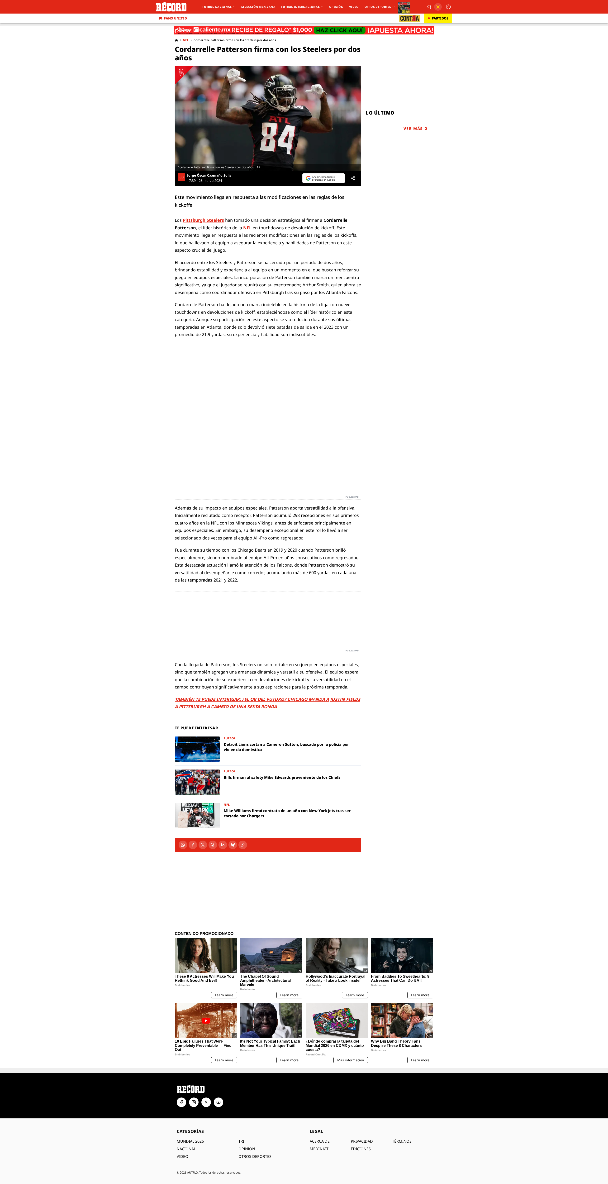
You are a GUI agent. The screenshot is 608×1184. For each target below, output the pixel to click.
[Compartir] (353, 178)
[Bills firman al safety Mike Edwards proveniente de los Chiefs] (268, 782)
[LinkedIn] (222, 845)
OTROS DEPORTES (254, 1156)
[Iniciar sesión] (448, 7)
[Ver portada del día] (404, 7)
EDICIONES (361, 1148)
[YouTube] (218, 1102)
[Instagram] (194, 1102)
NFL (186, 40)
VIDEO (182, 1156)
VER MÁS (413, 128)
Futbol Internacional (300, 7)
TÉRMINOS (402, 1141)
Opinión (336, 7)
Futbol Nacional (217, 7)
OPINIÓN (246, 1148)
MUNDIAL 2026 (190, 1141)
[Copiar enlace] (242, 845)
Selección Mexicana (258, 7)
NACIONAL (186, 1148)
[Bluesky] (232, 845)
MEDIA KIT (319, 1148)
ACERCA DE (320, 1141)
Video (354, 7)
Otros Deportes (378, 7)
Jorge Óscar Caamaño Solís (209, 175)
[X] (203, 845)
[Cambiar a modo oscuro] (438, 7)
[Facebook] (193, 845)
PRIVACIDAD (362, 1141)
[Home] (176, 40)
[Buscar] (429, 7)
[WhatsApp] (183, 845)
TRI (241, 1141)
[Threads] (213, 845)
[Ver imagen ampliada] (268, 118)
